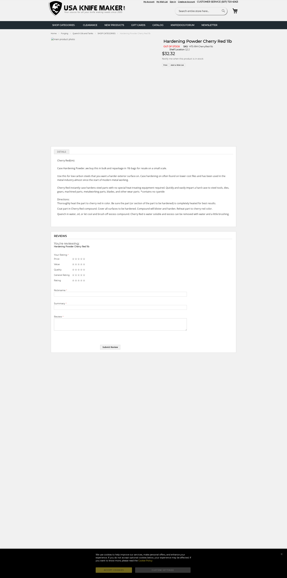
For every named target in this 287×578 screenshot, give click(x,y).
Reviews (60, 236)
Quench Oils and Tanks (83, 33)
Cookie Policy (145, 560)
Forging (65, 33)
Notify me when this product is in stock (182, 58)
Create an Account (186, 2)
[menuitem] (64, 25)
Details (61, 151)
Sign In (173, 2)
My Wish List (162, 2)
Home (54, 33)
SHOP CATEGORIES (106, 33)
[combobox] (201, 11)
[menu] (143, 25)
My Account (149, 2)
